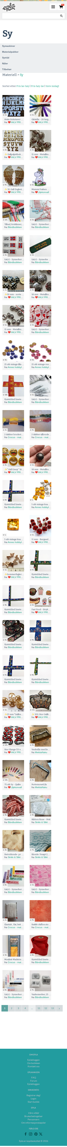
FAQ (33, 1077)
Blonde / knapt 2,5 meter (44, 854)
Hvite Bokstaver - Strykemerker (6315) (23, 119)
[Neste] (59, 1008)
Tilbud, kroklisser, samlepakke (19, 224)
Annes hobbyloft (16, 367)
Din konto (33, 1090)
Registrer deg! (34, 1095)
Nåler (5, 63)
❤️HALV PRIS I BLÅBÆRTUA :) (24, 122)
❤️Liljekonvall (42, 192)
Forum (33, 1080)
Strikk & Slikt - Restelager (48, 822)
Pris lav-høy (22, 86)
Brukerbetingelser (33, 1116)
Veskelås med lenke (42, 749)
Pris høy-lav (37, 86)
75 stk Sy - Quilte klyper (16, 784)
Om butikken (33, 1063)
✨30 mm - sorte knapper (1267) (20, 294)
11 (39, 1008)
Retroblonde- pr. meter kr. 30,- (19, 854)
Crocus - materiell (17, 437)
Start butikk (33, 1102)
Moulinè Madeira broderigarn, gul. (21, 959)
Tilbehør (6, 69)
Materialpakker (10, 52)
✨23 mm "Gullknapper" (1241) (19, 714)
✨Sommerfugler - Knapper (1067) (21, 574)
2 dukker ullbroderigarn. (43, 434)
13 (52, 1008)
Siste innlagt (52, 86)
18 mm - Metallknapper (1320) (46, 469)
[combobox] (30, 16)
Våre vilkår (33, 1113)
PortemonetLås (39, 784)
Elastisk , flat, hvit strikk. (15, 924)
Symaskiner (8, 46)
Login (33, 1098)
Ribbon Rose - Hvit (41, 819)
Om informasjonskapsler (33, 1122)
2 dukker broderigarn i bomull (19, 434)
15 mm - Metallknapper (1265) (19, 329)
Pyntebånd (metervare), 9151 (18, 819)
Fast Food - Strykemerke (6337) (47, 609)
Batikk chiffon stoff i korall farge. (47, 924)
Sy (21, 75)
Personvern (33, 1119)
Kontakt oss (34, 1066)
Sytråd (5, 57)
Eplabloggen (33, 1060)
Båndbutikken (15, 227)
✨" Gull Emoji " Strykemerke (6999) (22, 469)
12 (45, 1008)
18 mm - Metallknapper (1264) (46, 294)
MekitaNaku (41, 752)
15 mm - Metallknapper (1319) (46, 154)
